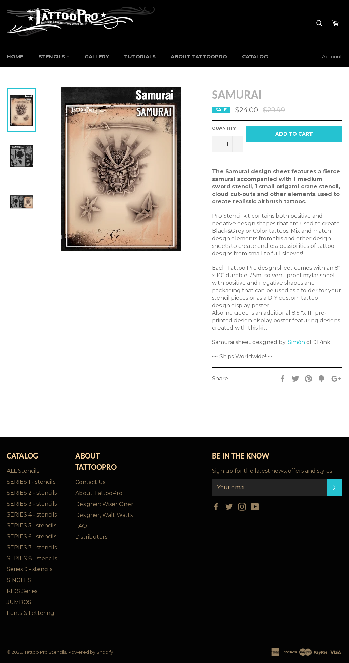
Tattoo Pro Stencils (45, 652)
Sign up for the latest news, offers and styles (272, 471)
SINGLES (19, 580)
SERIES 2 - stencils (32, 493)
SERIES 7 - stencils (32, 547)
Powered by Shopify (90, 652)
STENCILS (52, 56)
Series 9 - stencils (29, 569)
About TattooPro (199, 56)
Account (332, 57)
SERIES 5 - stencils (31, 525)
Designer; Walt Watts (104, 515)
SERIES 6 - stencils (31, 536)
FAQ (81, 526)
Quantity (224, 128)
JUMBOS (19, 602)
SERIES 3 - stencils (32, 503)
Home (15, 56)
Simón (296, 342)
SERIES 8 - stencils (32, 558)
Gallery (97, 56)
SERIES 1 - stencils (31, 482)
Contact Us (90, 482)
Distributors (91, 537)
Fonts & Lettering (30, 613)
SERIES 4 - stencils (32, 514)
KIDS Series (22, 591)
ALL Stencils (23, 471)
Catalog (255, 56)
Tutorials (140, 56)
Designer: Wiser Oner (104, 504)
